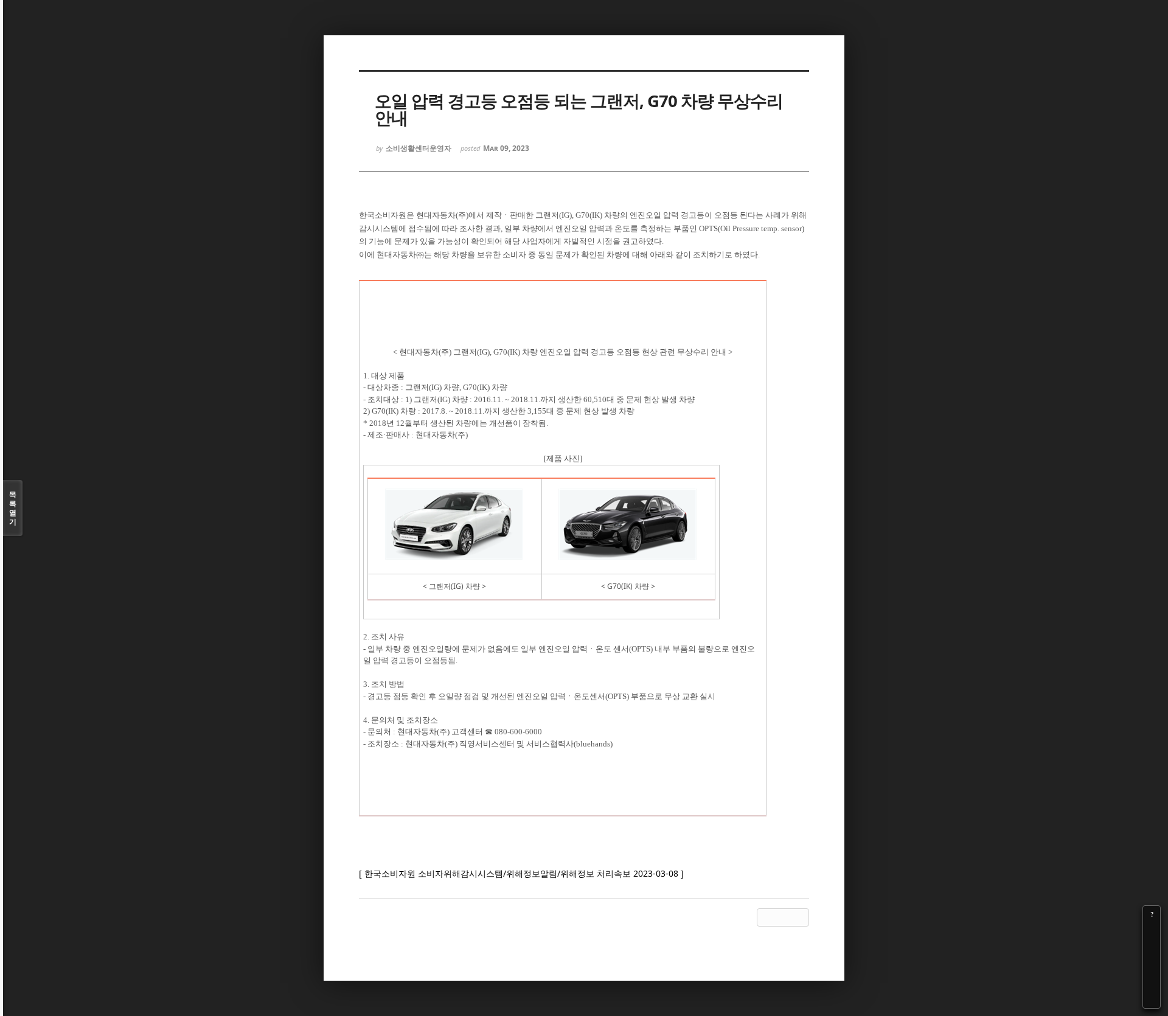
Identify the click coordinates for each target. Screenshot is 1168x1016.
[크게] (1151, 931)
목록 (12, 508)
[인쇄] (1151, 999)
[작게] (1151, 948)
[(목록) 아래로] (1151, 982)
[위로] (1151, 965)
